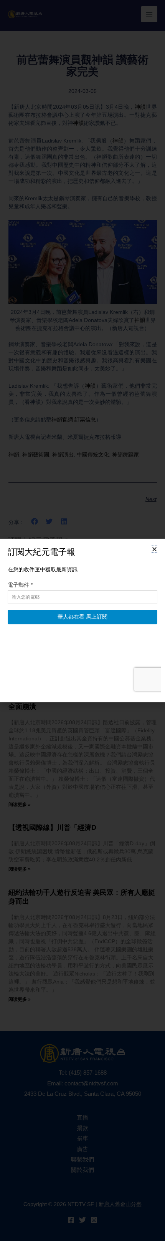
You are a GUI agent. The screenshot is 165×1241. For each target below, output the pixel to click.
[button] (154, 549)
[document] (82, 620)
